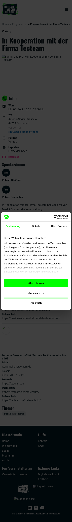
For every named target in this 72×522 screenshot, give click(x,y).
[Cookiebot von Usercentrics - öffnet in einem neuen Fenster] (53, 217)
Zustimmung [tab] (13, 226)
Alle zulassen (36, 283)
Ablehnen (36, 302)
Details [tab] (36, 226)
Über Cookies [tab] (59, 226)
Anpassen (34, 293)
